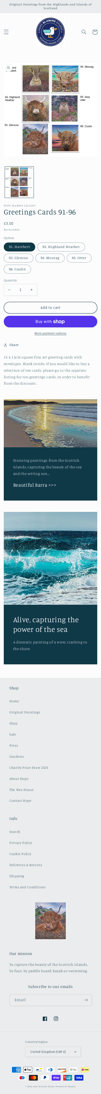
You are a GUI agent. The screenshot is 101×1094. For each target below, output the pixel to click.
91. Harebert (19, 247)
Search (14, 832)
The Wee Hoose (21, 790)
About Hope (18, 779)
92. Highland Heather (61, 247)
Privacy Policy (20, 843)
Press (13, 745)
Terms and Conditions (27, 887)
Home (14, 701)
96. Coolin (17, 269)
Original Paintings (24, 712)
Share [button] (14, 345)
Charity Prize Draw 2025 (28, 767)
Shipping (16, 876)
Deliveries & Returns (25, 865)
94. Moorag (50, 258)
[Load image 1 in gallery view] (19, 182)
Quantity (10, 280)
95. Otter (79, 258)
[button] (6, 32)
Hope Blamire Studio (44, 1086)
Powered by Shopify (65, 1086)
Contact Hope (20, 800)
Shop (13, 723)
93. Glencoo (18, 258)
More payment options (50, 333)
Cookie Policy (20, 854)
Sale (12, 734)
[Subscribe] (86, 1000)
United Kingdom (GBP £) (48, 1051)
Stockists (16, 756)
